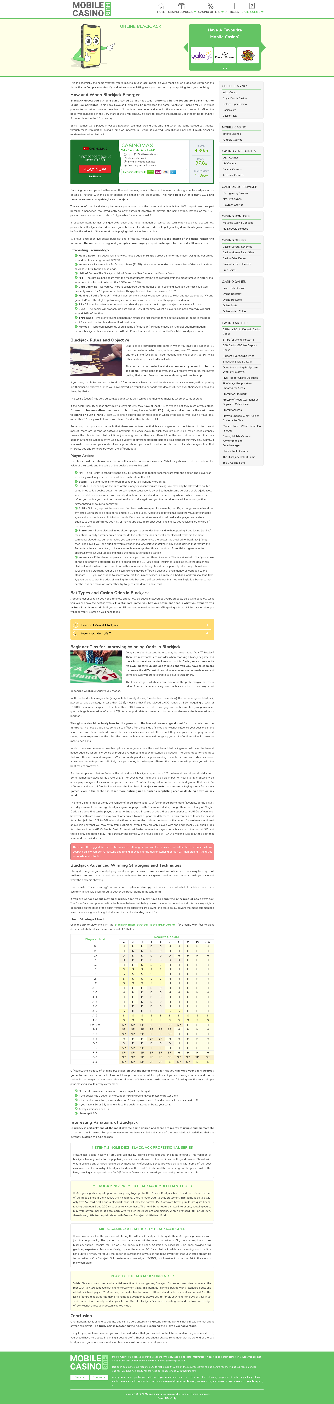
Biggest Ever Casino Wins (238, 356)
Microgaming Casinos (235, 193)
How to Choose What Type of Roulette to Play (241, 418)
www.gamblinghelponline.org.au (180, 1381)
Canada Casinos (232, 169)
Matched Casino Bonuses (238, 223)
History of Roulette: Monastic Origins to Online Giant (240, 402)
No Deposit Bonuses (235, 229)
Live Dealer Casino (234, 288)
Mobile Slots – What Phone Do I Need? (242, 428)
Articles (232, 12)
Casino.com (229, 110)
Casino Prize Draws (234, 258)
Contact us (99, 1377)
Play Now (95, 169)
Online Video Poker (234, 311)
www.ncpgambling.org (249, 1381)
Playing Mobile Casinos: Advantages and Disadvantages (237, 440)
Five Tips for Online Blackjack (240, 378)
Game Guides (250, 12)
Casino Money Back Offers (239, 252)
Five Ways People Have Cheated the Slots (237, 386)
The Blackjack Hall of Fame (239, 457)
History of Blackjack (235, 394)
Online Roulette (232, 300)
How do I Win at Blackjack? (100, 625)
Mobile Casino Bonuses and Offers (165, 1394)
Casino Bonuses (180, 12)
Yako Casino (230, 92)
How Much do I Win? (96, 633)
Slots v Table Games (235, 451)
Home (161, 12)
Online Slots (230, 305)
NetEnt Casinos (232, 199)
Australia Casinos (233, 175)
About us (80, 1377)
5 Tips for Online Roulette (238, 340)
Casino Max (230, 116)
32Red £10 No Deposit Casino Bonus (242, 332)
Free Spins (229, 270)
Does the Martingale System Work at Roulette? (240, 370)
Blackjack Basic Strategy (237, 362)
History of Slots (232, 410)
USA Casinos (231, 158)
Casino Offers (209, 12)
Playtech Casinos (233, 205)
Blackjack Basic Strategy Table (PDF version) (145, 925)
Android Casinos (232, 140)
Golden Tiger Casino (235, 104)
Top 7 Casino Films (234, 463)
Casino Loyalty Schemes (237, 247)
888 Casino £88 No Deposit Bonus (240, 348)
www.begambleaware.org (216, 1381)
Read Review (95, 176)
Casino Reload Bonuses (237, 264)
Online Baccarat (232, 294)
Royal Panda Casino (235, 98)
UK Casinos (230, 163)
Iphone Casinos (232, 134)
